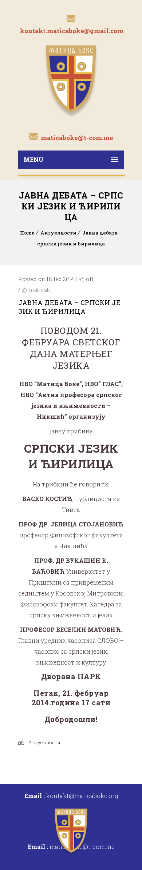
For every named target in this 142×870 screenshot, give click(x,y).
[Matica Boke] (71, 81)
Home (27, 232)
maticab (39, 289)
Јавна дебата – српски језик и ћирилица (69, 307)
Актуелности (58, 232)
